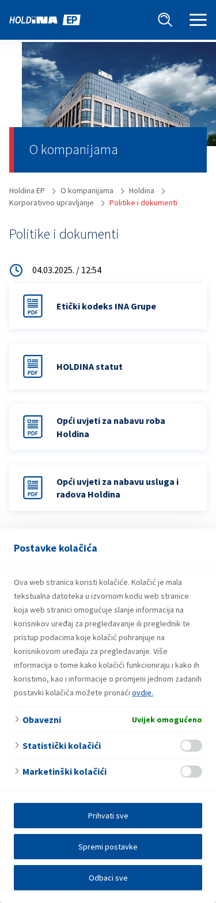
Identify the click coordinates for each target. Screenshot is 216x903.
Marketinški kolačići (64, 771)
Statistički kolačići (61, 745)
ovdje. (142, 692)
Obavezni (41, 719)
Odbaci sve (108, 878)
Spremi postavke (108, 846)
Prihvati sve (108, 815)
